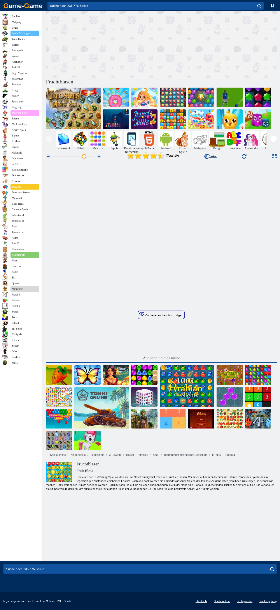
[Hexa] (230, 397)
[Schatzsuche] (173, 97)
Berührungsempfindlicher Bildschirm (185, 454)
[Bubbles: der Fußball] (230, 97)
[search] (259, 6)
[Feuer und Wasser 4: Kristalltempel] (258, 419)
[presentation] (49, 139)
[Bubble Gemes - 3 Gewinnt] (87, 440)
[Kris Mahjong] (230, 419)
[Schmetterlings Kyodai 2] (230, 375)
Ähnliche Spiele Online (161, 358)
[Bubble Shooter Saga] (59, 419)
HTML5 (216, 454)
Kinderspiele (78, 454)
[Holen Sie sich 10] (173, 419)
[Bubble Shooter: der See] (201, 97)
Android (230, 454)
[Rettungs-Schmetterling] (87, 375)
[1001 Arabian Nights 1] (187, 386)
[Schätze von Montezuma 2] (144, 419)
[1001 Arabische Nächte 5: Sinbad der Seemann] (116, 375)
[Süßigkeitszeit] (258, 375)
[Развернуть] (274, 156)
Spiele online (58, 454)
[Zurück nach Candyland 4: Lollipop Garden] (144, 375)
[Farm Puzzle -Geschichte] (59, 375)
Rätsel (130, 454)
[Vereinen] (258, 397)
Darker (213, 156)
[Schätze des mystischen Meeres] (73, 108)
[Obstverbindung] (59, 397)
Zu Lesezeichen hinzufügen (163, 315)
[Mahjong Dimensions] (144, 397)
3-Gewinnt (114, 454)
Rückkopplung (268, 601)
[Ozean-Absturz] (116, 119)
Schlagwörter (244, 601)
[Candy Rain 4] (144, 97)
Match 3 (143, 454)
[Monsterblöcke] (173, 119)
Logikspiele (97, 454)
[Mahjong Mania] (201, 419)
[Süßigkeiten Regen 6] (201, 119)
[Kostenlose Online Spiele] (23, 5)
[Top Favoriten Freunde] (230, 119)
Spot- (155, 454)
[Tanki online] (101, 408)
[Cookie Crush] (116, 97)
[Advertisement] (103, 44)
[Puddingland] (258, 119)
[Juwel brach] (258, 97)
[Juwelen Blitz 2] (144, 119)
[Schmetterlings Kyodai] (59, 440)
